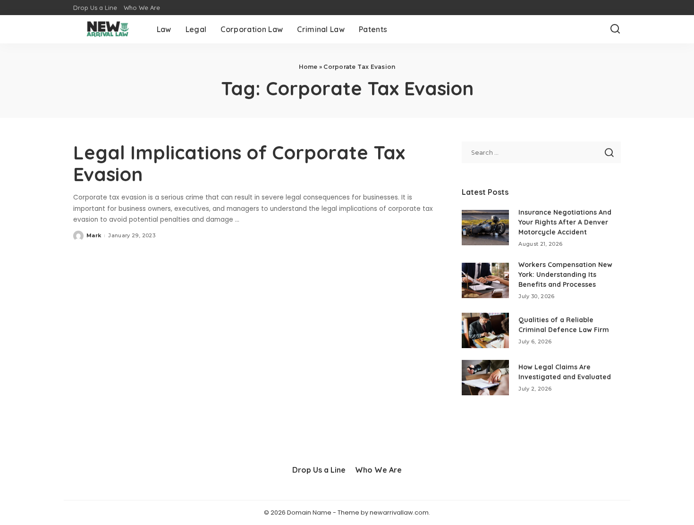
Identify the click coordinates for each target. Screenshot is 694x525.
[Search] (615, 29)
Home (308, 66)
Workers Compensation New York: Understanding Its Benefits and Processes (565, 274)
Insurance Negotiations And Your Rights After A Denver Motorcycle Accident (564, 222)
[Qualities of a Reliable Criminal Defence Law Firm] (485, 330)
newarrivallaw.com (399, 512)
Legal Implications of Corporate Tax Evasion (239, 163)
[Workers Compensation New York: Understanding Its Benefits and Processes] (485, 280)
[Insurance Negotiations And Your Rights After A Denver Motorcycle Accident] (485, 227)
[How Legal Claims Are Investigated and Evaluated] (485, 377)
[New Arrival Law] (108, 29)
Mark (93, 235)
